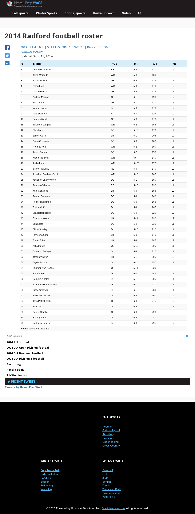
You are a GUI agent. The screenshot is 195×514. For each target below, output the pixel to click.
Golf (104, 474)
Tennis (106, 485)
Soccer (45, 481)
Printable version (31, 51)
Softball (106, 481)
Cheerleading (110, 441)
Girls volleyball (111, 430)
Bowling (107, 437)
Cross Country (111, 445)
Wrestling (46, 489)
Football (107, 426)
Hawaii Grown (103, 13)
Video (126, 13)
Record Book (15, 369)
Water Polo (109, 496)
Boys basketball (50, 470)
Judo (105, 477)
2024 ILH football (18, 342)
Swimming (47, 485)
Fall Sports (14, 336)
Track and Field (111, 489)
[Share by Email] (7, 63)
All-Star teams (17, 375)
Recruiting (14, 364)
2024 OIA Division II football (25, 358)
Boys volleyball (111, 493)
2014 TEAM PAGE (32, 47)
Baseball (107, 470)
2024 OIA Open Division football (28, 347)
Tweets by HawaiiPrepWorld (24, 387)
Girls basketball (50, 474)
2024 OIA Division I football (25, 353)
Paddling (46, 477)
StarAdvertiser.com (113, 508)
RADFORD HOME (98, 47)
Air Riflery (108, 434)
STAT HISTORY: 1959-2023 (65, 47)
